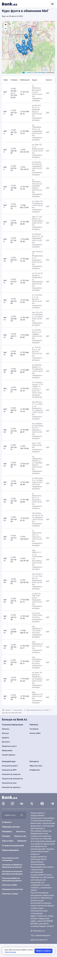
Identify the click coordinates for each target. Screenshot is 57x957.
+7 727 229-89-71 (14, 631)
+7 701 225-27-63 (24, 617)
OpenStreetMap (39, 72)
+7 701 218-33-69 (24, 281)
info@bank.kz (35, 770)
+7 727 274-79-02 (14, 168)
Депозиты (6, 742)
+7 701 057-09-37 (24, 389)
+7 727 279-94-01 (14, 91)
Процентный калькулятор (12, 779)
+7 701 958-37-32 (24, 410)
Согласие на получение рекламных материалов (12, 872)
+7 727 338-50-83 (14, 697)
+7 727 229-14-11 (14, 680)
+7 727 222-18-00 (14, 559)
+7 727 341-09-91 (14, 447)
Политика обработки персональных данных (12, 879)
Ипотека (5, 733)
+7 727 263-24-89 (14, 301)
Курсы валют (18, 710)
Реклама (6, 836)
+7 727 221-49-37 (14, 483)
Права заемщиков (10, 850)
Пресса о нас (20, 836)
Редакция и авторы (11, 827)
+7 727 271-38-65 (14, 240)
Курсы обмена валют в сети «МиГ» (37, 710)
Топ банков (34, 729)
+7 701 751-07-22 (24, 188)
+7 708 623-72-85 (24, 206)
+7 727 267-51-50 (14, 465)
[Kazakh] (45, 4)
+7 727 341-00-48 (14, 132)
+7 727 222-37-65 (14, 581)
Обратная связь (36, 766)
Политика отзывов (10, 894)
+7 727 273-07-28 (14, 281)
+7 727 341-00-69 (14, 112)
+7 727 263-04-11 (14, 260)
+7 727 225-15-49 (14, 601)
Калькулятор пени (9, 783)
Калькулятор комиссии (11, 774)
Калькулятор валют (10, 766)
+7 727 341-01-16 (14, 206)
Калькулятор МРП (9, 770)
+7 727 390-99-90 (14, 151)
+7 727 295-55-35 (14, 371)
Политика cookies (9, 885)
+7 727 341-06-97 (14, 389)
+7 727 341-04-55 (14, 519)
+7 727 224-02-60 (14, 662)
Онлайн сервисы (8, 755)
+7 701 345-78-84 (24, 447)
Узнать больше (10, 952)
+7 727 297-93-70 (14, 647)
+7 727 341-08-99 (14, 501)
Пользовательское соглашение (10, 859)
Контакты (20, 831)
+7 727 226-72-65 (14, 410)
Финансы (5, 729)
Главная (7, 710)
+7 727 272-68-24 (14, 188)
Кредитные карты (9, 746)
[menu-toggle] (52, 4)
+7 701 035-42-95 (24, 151)
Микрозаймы (7, 750)
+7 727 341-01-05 (14, 538)
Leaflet (28, 72)
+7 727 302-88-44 (14, 318)
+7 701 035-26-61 (24, 538)
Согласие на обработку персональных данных (12, 866)
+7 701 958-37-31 (24, 132)
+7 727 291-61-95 (14, 353)
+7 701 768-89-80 (24, 223)
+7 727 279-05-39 (14, 95)
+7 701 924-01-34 (24, 260)
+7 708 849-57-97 (24, 631)
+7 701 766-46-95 (24, 501)
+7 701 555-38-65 (24, 240)
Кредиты (5, 738)
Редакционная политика (12, 889)
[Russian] (42, 4)
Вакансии (22, 841)
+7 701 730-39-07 (24, 168)
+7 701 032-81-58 (24, 581)
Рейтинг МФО (35, 733)
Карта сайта (7, 841)
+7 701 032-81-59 (24, 559)
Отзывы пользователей (13, 845)
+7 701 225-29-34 (24, 319)
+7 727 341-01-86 (14, 617)
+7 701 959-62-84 (24, 353)
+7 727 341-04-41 (14, 431)
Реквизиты (7, 831)
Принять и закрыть (43, 951)
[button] (27, 47)
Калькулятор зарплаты (11, 787)
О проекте (7, 822)
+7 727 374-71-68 (14, 336)
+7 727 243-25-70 (14, 223)
